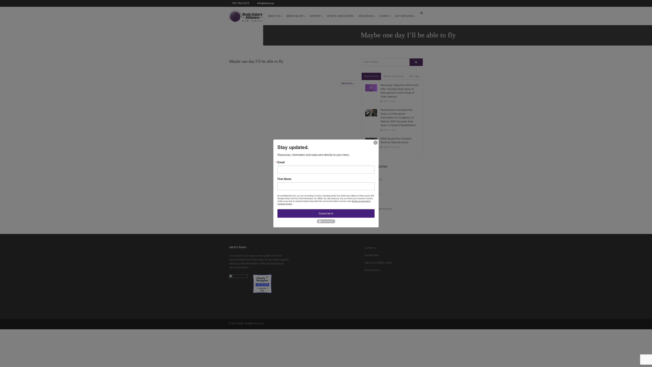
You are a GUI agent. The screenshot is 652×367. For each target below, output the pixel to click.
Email (281, 162)
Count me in (326, 213)
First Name (284, 179)
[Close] (376, 143)
